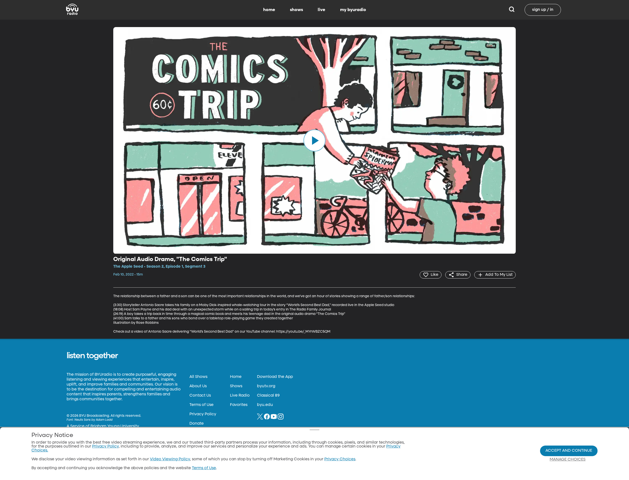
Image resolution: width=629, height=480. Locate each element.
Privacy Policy (202, 414)
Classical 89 (268, 396)
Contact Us (200, 396)
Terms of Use (201, 405)
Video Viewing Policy (170, 459)
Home (236, 377)
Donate (196, 424)
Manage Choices (568, 460)
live (321, 10)
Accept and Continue (568, 451)
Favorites (238, 405)
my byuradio (353, 10)
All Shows (198, 377)
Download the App (275, 377)
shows (296, 10)
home (269, 10)
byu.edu (265, 405)
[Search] (512, 10)
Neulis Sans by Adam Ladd (93, 419)
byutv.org (266, 386)
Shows (236, 386)
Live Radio (240, 396)
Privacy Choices (339, 459)
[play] (314, 140)
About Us (198, 386)
